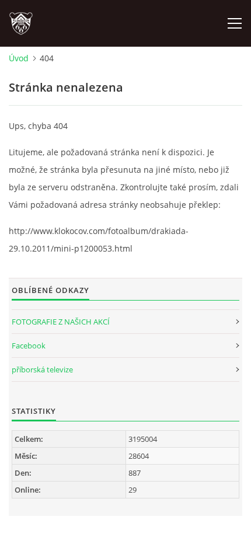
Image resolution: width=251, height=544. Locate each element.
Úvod (19, 58)
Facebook (29, 345)
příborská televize (42, 369)
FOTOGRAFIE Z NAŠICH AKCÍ (61, 321)
